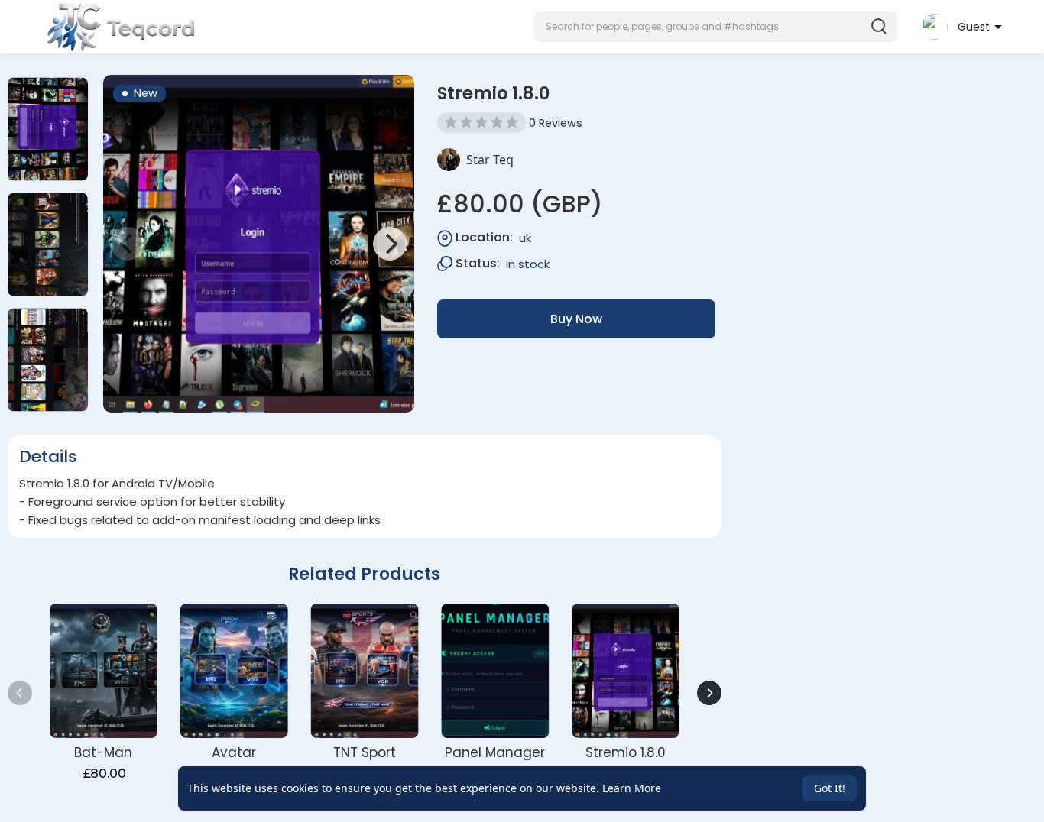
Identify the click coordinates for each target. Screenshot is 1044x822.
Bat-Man (103, 752)
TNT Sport (364, 752)
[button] (715, 26)
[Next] (390, 244)
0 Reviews (555, 123)
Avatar (234, 752)
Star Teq (490, 159)
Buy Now (576, 319)
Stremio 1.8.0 (625, 752)
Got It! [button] (829, 788)
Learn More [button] (631, 788)
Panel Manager (495, 752)
